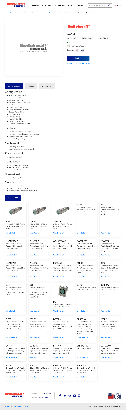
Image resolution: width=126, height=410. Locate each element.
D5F (55, 302)
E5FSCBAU (82, 365)
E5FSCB (57, 365)
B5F (8, 285)
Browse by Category (16, 13)
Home (7, 13)
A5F (8, 221)
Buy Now (78, 58)
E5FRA (9, 346)
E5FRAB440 (82, 346)
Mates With (13, 197)
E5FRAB (57, 346)
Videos (31, 86)
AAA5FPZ (105, 241)
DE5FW (104, 319)
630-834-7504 (42, 397)
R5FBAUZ (57, 263)
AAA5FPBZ (82, 241)
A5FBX (33, 221)
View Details (11, 233)
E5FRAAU (34, 346)
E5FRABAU (106, 346)
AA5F (79, 204)
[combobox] (100, 5)
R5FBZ (80, 263)
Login (26, 406)
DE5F (8, 319)
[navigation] (57, 5)
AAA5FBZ (34, 241)
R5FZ (103, 263)
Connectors (27, 13)
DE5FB (33, 319)
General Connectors (38, 13)
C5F (31, 285)
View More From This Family (79, 63)
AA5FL (104, 204)
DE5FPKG (81, 319)
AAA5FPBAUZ (59, 241)
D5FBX (80, 285)
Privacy (7, 406)
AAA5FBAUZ (12, 241)
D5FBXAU (105, 285)
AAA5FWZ (11, 263)
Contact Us (17, 406)
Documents (47, 86)
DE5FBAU (57, 319)
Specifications (14, 86)
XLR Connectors (51, 13)
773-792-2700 (45, 394)
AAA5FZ (34, 263)
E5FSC (9, 365)
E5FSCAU (34, 365)
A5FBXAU (57, 221)
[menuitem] (34, 5)
